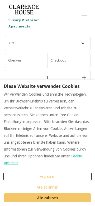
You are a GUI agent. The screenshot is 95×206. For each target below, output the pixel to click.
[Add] (84, 77)
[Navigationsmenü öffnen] (84, 16)
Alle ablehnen (47, 187)
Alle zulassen (47, 198)
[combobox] (48, 43)
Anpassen (47, 176)
